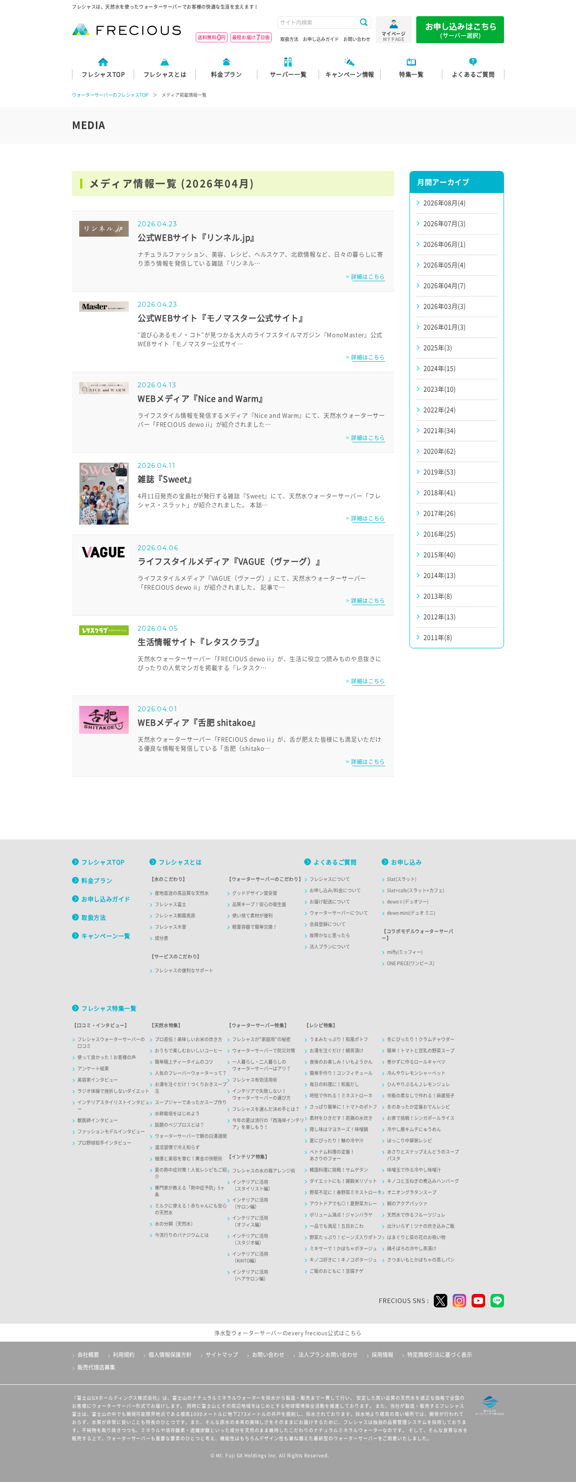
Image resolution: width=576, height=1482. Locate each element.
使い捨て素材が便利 (252, 915)
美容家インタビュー (97, 1080)
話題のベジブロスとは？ (179, 1125)
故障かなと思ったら (330, 935)
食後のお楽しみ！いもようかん (341, 1062)
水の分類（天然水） (175, 1224)
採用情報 (382, 1354)
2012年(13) (439, 617)
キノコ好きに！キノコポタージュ (343, 1259)
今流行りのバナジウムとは (182, 1235)
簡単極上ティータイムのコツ (184, 1062)
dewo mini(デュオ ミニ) (411, 913)
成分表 (161, 938)
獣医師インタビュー (97, 1120)
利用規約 (124, 1354)
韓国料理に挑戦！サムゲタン (339, 1170)
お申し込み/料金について (335, 890)
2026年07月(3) (444, 223)
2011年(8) (437, 637)
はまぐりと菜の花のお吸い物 (416, 1237)
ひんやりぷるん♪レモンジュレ (418, 1084)
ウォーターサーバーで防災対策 (263, 1050)
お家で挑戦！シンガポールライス (420, 1118)
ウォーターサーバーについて (339, 913)
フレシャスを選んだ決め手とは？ (266, 1109)
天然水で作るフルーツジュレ (416, 1215)
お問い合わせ (356, 39)
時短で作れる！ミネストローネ (341, 1095)
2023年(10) (439, 389)
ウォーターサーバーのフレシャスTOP (110, 95)
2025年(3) (437, 348)
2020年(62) (439, 451)
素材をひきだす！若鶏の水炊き (341, 1118)
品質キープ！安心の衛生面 (259, 904)
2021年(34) (439, 430)
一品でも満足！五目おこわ (337, 1226)
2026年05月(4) (444, 265)
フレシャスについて (330, 879)
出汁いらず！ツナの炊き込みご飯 (420, 1226)
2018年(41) (439, 493)
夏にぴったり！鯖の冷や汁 (337, 1140)
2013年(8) (437, 596)
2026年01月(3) (444, 327)
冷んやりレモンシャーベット (416, 1073)
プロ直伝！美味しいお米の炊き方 (188, 1039)
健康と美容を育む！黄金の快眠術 (188, 1158)
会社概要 (88, 1354)
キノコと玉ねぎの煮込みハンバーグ (423, 1181)
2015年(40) (439, 555)
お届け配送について (330, 901)
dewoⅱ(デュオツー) (407, 901)
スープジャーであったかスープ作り (191, 1102)
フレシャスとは (180, 862)
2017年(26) (439, 513)
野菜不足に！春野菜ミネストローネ (346, 1192)
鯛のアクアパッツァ (407, 1203)
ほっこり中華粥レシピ (409, 1140)
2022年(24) (439, 410)
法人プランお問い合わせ (328, 1354)
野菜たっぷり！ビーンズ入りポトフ (346, 1237)
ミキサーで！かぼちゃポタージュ (343, 1248)
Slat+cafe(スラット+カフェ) (415, 890)
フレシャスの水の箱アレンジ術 (263, 1170)
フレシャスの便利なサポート (184, 970)
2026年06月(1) (444, 244)
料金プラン (96, 881)
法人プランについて (330, 946)
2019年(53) (439, 472)
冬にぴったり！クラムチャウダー (420, 1039)
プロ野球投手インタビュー (104, 1143)
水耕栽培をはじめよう (177, 1113)
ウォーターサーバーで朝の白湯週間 (191, 1136)
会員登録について (328, 924)
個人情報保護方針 (170, 1354)
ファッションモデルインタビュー (111, 1131)
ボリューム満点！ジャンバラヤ (341, 1215)
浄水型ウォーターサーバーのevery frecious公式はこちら (288, 1333)
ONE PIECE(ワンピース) (410, 963)
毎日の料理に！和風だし (334, 1084)
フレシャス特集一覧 (109, 1008)
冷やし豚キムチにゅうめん (414, 1129)
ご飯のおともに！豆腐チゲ (337, 1271)
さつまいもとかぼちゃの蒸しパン (420, 1259)
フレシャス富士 (170, 904)
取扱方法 (289, 39)
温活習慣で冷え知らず (177, 1147)
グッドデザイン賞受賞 (254, 893)
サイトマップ (222, 1354)
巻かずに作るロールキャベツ (416, 1062)
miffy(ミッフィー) (405, 952)
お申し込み (406, 862)
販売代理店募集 (96, 1367)
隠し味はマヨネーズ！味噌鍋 (339, 1129)
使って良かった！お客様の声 (106, 1057)
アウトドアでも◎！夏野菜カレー (343, 1203)
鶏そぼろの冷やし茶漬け (411, 1248)
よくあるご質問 (335, 862)
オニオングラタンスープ (411, 1192)
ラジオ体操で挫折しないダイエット (113, 1091)
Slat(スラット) (401, 879)
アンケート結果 (93, 1068)
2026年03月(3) (444, 306)
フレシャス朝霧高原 (175, 915)
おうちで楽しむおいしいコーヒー (188, 1050)
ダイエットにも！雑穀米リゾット (343, 1181)
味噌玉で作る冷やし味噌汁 (414, 1170)
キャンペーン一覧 (105, 936)
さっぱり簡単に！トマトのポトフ (343, 1107)
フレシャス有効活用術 (254, 1080)
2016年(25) (439, 534)
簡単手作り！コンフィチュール (341, 1073)
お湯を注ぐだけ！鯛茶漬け (337, 1050)
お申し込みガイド (321, 39)
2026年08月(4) (444, 203)
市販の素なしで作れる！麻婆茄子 (420, 1095)
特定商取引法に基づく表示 (439, 1354)
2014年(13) (439, 575)
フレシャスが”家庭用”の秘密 (261, 1039)
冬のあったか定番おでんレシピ (418, 1107)
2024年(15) (439, 368)
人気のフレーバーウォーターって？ (191, 1073)
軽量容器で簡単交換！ (254, 927)
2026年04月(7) (444, 286)
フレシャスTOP (103, 862)
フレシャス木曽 (170, 927)
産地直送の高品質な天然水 (182, 893)
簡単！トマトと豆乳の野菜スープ (420, 1050)
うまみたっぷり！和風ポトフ (339, 1039)
